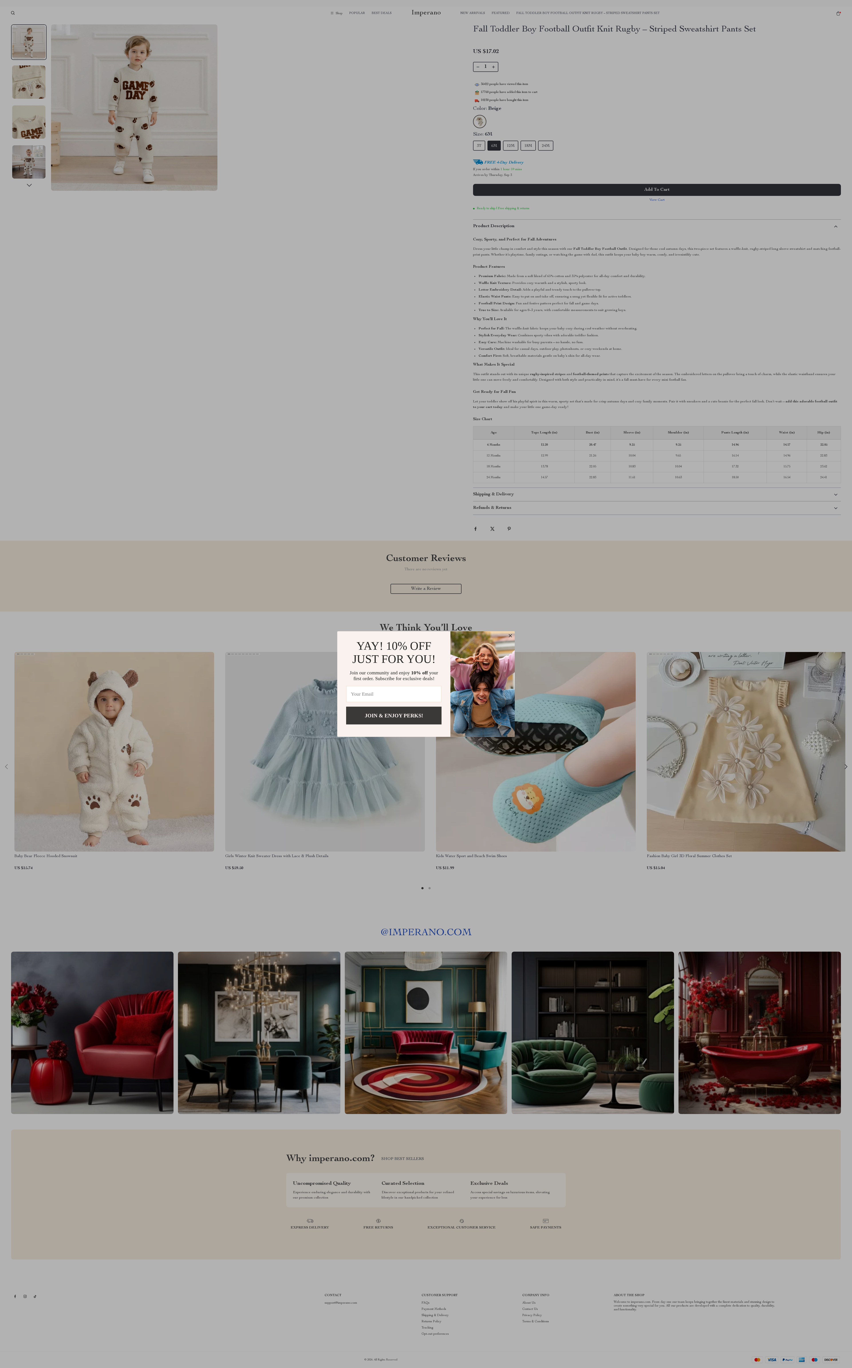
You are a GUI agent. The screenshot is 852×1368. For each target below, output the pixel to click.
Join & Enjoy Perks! (394, 715)
